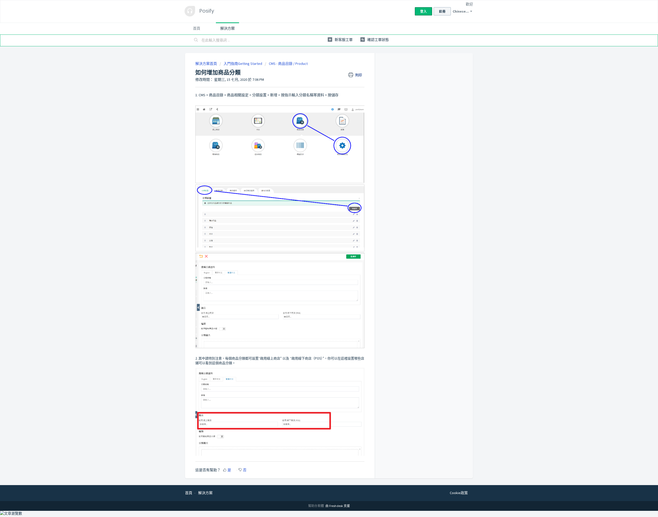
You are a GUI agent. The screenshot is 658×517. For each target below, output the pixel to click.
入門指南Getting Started (243, 63)
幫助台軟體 (316, 506)
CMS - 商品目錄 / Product (288, 63)
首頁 (196, 28)
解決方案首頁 (206, 63)
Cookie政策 (459, 492)
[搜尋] (196, 40)
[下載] (319, 195)
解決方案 (227, 28)
